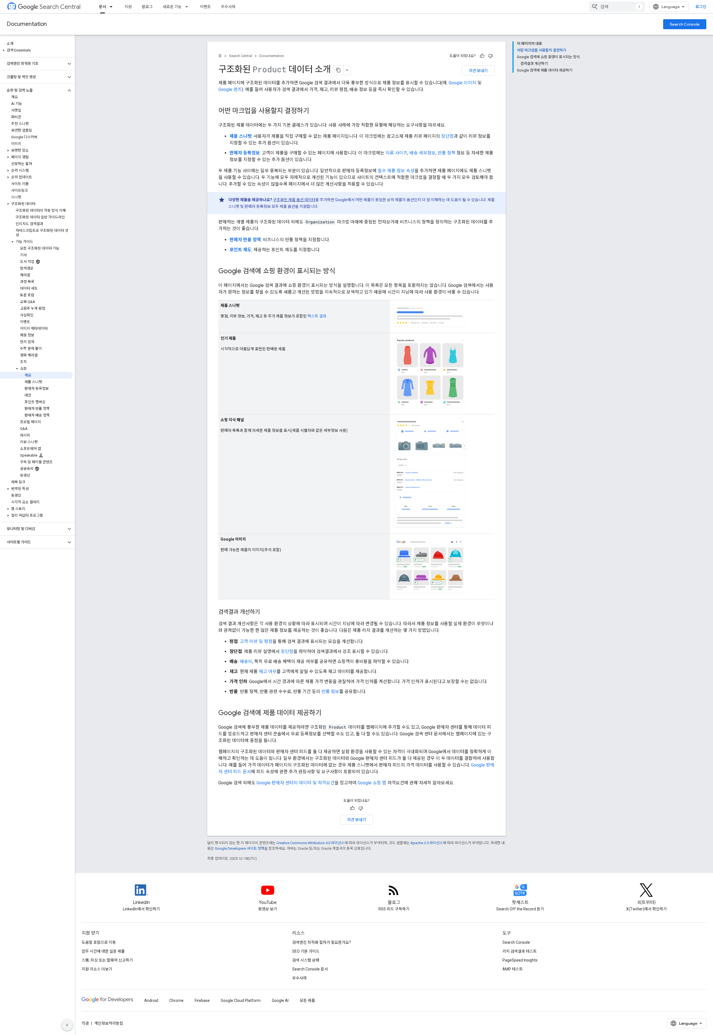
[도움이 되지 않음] (490, 56)
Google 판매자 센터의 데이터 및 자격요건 (295, 782)
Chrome (176, 1000)
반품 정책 (446, 153)
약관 (85, 1023)
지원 (128, 6)
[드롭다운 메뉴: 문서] (112, 6)
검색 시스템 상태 (305, 960)
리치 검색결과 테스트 (519, 951)
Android (151, 1000)
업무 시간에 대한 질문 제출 (103, 951)
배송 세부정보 (422, 153)
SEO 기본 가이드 (305, 951)
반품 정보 (330, 691)
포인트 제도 (240, 249)
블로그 (147, 6)
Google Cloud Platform (241, 1000)
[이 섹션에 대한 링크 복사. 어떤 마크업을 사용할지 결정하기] (314, 111)
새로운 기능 (172, 6)
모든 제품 (307, 1000)
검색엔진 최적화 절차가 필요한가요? (321, 942)
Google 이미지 (462, 82)
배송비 (246, 661)
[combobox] (617, 7)
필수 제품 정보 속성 (396, 170)
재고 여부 (268, 671)
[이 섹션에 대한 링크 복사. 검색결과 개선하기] (265, 612)
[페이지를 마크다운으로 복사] (338, 70)
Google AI (280, 1000)
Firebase (202, 1000)
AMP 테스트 (512, 969)
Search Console (685, 24)
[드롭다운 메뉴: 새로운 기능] (188, 6)
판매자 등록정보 (244, 153)
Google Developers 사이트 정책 (239, 848)
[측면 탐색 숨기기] (67, 1025)
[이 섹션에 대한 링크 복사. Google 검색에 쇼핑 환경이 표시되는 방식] (340, 271)
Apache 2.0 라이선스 (427, 843)
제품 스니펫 (240, 136)
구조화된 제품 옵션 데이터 (294, 200)
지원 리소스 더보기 (97, 969)
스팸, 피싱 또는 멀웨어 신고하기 (107, 960)
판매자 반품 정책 (245, 239)
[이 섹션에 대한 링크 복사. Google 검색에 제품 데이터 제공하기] (327, 713)
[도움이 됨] (482, 56)
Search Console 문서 (310, 969)
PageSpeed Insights (520, 960)
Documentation (27, 24)
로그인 (700, 6)
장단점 (447, 136)
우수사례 (228, 6)
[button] (36, 50)
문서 (102, 6)
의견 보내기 (478, 70)
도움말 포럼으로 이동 (99, 942)
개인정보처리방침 (108, 1023)
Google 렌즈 (230, 89)
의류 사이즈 (396, 153)
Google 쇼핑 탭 (372, 782)
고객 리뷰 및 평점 (256, 641)
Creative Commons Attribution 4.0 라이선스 (311, 843)
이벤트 (205, 6)
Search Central (60, 7)
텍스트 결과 (316, 316)
